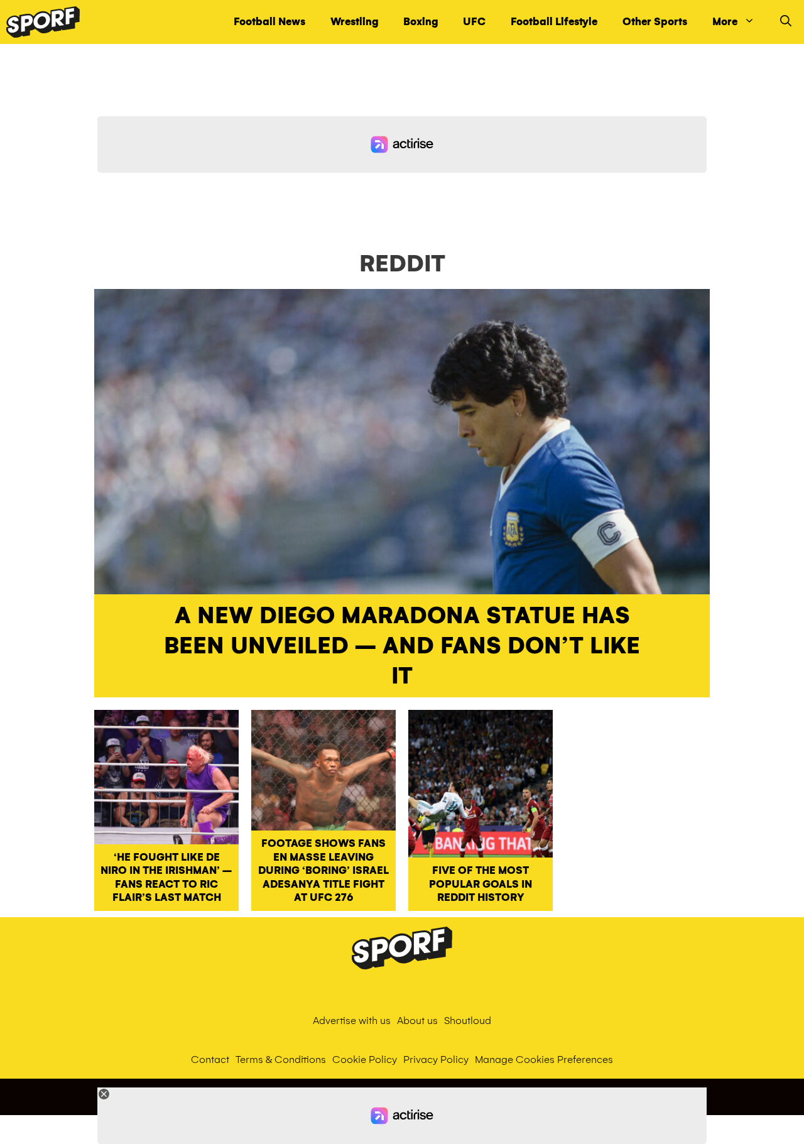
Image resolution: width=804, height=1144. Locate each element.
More (724, 22)
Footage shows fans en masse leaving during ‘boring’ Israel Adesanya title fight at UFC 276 (323, 870)
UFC (474, 22)
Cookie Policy (364, 1059)
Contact (210, 1059)
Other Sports (654, 22)
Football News (269, 22)
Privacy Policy (436, 1059)
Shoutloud (467, 1021)
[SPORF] (43, 22)
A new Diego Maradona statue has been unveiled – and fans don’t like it (402, 646)
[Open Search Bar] (786, 22)
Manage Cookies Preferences (544, 1059)
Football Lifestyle (554, 22)
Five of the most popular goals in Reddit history (480, 883)
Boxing (420, 22)
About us (417, 1021)
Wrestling (354, 22)
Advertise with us (352, 1021)
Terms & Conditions (281, 1059)
